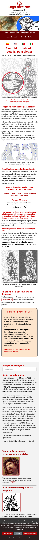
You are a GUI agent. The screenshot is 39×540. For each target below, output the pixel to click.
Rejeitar (18, 533)
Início (6, 33)
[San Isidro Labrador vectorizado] (7, 44)
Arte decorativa (12, 37)
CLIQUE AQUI (7, 300)
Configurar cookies (30, 533)
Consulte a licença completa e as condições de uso (17, 350)
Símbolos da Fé (26, 37)
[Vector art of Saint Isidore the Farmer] (15, 44)
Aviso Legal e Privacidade (25, 537)
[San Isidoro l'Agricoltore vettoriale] (32, 44)
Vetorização (14, 33)
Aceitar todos (7, 533)
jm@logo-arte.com (21, 13)
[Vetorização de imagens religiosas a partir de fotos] (11, 466)
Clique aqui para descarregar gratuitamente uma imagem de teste (19, 194)
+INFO (13, 483)
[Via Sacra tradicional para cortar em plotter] (11, 502)
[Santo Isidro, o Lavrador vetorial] (24, 44)
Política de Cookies (12, 537)
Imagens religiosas (28, 33)
